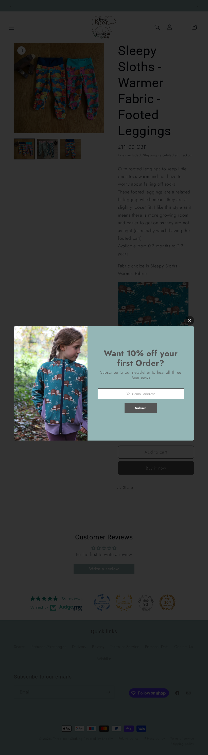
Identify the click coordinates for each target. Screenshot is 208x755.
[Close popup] (189, 320)
